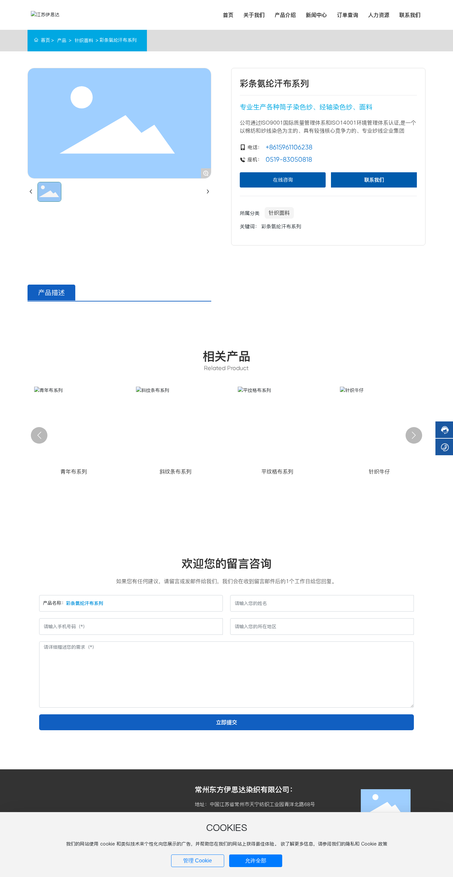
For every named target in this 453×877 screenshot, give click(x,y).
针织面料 (84, 40)
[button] (39, 435)
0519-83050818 (289, 160)
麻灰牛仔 (80, 471)
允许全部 (255, 860)
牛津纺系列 (284, 471)
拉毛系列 (182, 471)
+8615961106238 (289, 147)
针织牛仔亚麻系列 (386, 471)
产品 (61, 40)
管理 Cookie (197, 860)
